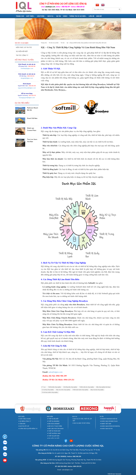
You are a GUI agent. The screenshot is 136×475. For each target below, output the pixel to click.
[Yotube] (5, 460)
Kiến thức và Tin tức (24, 47)
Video (65, 16)
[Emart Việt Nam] (20, 121)
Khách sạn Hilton (107, 428)
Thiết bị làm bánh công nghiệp (80, 389)
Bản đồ (99, 16)
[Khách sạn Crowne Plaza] (20, 131)
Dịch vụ (50, 16)
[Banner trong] (68, 28)
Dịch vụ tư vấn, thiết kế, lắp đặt (82, 419)
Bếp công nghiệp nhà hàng (103, 387)
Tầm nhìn (22, 423)
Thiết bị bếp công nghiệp (54, 387)
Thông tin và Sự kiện (77, 16)
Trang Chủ (20, 16)
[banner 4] (111, 408)
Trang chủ (44, 42)
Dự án (58, 16)
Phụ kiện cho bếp (53, 438)
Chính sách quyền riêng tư (28, 428)
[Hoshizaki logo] (60, 408)
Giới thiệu (30, 16)
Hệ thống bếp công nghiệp (70, 387)
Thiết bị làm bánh (53, 421)
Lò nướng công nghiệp (48, 389)
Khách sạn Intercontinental (110, 426)
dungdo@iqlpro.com (27, 78)
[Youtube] (71, 440)
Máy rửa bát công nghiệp (97, 389)
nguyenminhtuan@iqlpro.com (27, 88)
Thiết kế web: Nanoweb (114, 474)
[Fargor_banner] (89, 408)
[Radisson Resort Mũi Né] (20, 110)
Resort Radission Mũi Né (109, 418)
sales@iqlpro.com (67, 470)
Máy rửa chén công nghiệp (63, 389)
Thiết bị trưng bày (54, 431)
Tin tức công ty (22, 55)
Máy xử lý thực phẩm (55, 426)
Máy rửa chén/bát (54, 423)
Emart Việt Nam (32, 118)
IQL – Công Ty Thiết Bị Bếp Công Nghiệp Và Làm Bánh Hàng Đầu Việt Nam (86, 42)
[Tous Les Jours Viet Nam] (20, 143)
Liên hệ (91, 16)
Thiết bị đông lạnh (54, 433)
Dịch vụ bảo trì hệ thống (82, 423)
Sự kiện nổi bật (22, 51)
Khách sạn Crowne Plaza (109, 421)
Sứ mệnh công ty (25, 421)
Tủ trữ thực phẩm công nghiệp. (50, 392)
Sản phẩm (40, 16)
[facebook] (5, 436)
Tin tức (63, 42)
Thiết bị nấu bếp (53, 418)
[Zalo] (5, 442)
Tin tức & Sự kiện (54, 42)
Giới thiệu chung (25, 418)
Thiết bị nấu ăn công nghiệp (87, 387)
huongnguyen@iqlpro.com (27, 97)
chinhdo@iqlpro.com (27, 68)
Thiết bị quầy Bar (53, 435)
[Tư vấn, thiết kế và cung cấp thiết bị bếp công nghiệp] (23, 7)
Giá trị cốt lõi (24, 426)
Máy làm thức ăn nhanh (56, 428)
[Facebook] (66, 440)
